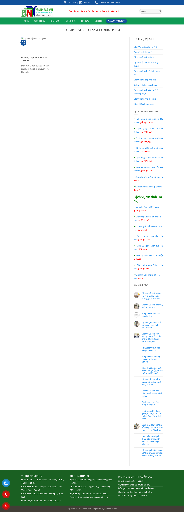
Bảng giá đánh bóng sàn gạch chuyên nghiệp (151, 359)
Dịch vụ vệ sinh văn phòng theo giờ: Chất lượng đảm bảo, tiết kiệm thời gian (151, 337)
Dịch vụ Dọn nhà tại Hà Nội (149, 255)
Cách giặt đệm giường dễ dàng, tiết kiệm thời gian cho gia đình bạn (152, 427)
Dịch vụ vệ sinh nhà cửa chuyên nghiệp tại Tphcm (152, 393)
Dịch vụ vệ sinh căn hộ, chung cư (147, 73)
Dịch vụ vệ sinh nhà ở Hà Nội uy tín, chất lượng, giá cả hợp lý (151, 296)
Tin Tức (85, 21)
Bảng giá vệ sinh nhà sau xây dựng (151, 314)
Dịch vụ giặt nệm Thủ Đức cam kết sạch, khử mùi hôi (151, 325)
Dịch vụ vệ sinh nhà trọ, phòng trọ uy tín (152, 305)
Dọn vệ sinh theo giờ (143, 52)
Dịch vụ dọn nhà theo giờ (145, 98)
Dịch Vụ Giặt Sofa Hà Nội (145, 46)
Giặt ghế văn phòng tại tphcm (148, 177)
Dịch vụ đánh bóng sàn (144, 104)
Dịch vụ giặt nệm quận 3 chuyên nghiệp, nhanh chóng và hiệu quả (152, 370)
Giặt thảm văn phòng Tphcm (148, 186)
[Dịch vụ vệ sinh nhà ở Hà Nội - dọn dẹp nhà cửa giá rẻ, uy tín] (43, 11)
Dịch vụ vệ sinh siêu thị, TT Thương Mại (146, 92)
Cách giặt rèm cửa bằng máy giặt (150, 403)
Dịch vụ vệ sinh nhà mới (144, 57)
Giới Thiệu (39, 21)
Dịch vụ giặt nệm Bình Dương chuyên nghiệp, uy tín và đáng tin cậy (152, 453)
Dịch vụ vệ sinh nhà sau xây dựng (146, 64)
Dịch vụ (55, 21)
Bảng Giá (70, 21)
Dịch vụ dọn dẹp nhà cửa (145, 79)
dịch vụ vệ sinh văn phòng (145, 85)
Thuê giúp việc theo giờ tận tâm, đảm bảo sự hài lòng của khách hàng (152, 415)
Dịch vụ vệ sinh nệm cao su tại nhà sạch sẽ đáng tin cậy (151, 382)
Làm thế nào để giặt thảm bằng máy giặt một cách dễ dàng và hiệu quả (151, 440)
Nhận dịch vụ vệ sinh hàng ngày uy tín (151, 348)
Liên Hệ (98, 21)
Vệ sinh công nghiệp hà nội (147, 207)
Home (26, 21)
